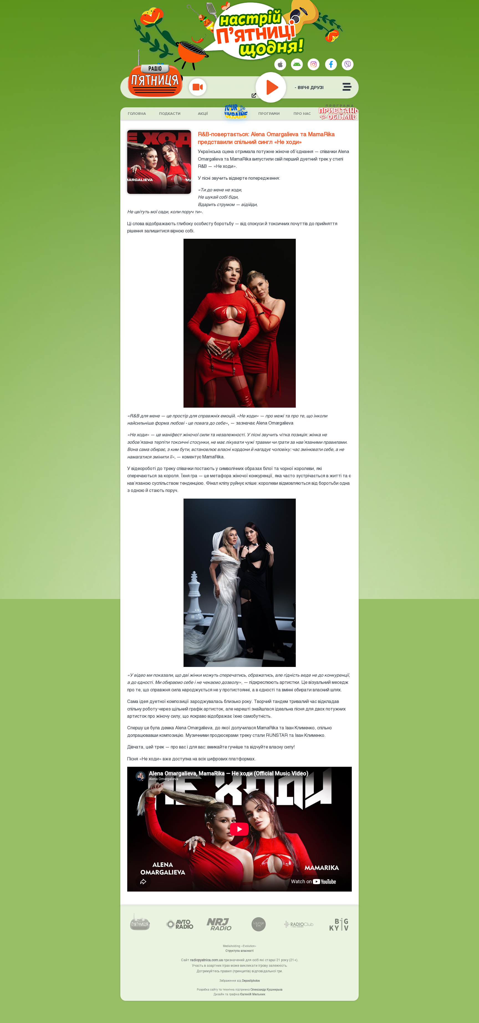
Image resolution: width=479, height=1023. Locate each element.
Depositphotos (251, 980)
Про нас (302, 113)
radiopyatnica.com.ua (206, 960)
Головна (137, 113)
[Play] (283, 87)
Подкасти (169, 113)
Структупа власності (240, 950)
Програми (269, 113)
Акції (203, 113)
